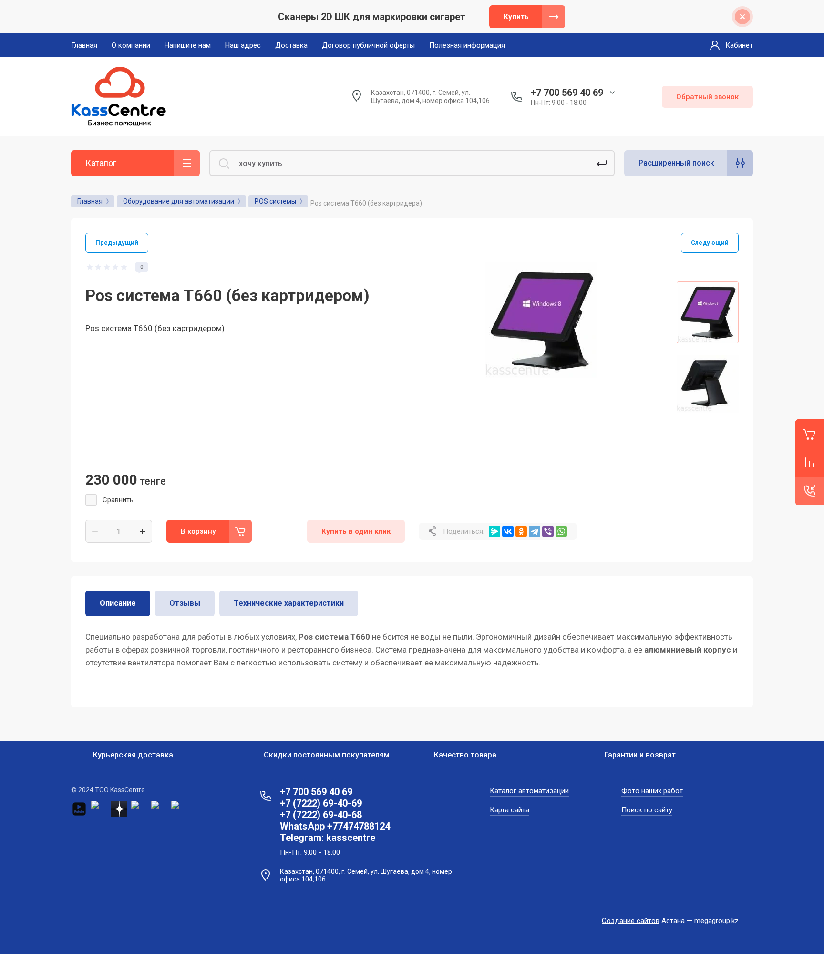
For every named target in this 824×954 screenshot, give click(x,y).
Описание (118, 603)
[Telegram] (534, 531)
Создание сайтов (630, 920)
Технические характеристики (289, 603)
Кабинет (739, 45)
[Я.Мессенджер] (494, 531)
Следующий (710, 242)
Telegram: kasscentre (327, 837)
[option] (540, 384)
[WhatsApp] (561, 531)
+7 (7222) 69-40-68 (321, 814)
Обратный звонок (707, 97)
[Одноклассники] (521, 531)
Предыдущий (116, 242)
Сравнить (118, 500)
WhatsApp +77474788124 (335, 826)
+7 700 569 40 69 (567, 92)
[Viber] (548, 531)
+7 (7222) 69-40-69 (321, 803)
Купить (516, 16)
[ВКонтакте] (508, 531)
